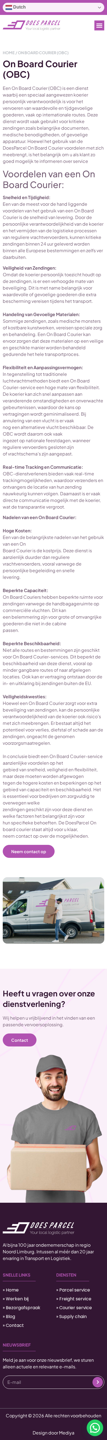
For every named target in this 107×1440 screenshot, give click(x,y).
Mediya (66, 1433)
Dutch (19, 7)
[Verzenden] (97, 1382)
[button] (99, 25)
